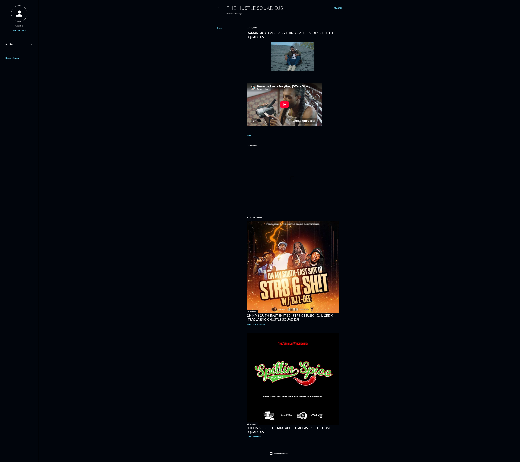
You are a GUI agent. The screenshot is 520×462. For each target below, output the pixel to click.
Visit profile (19, 30)
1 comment (257, 437)
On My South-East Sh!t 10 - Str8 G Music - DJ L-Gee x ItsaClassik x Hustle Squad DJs (290, 317)
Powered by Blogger (281, 454)
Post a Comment (259, 324)
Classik (19, 25)
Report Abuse (12, 58)
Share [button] (219, 28)
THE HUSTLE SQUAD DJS (255, 8)
